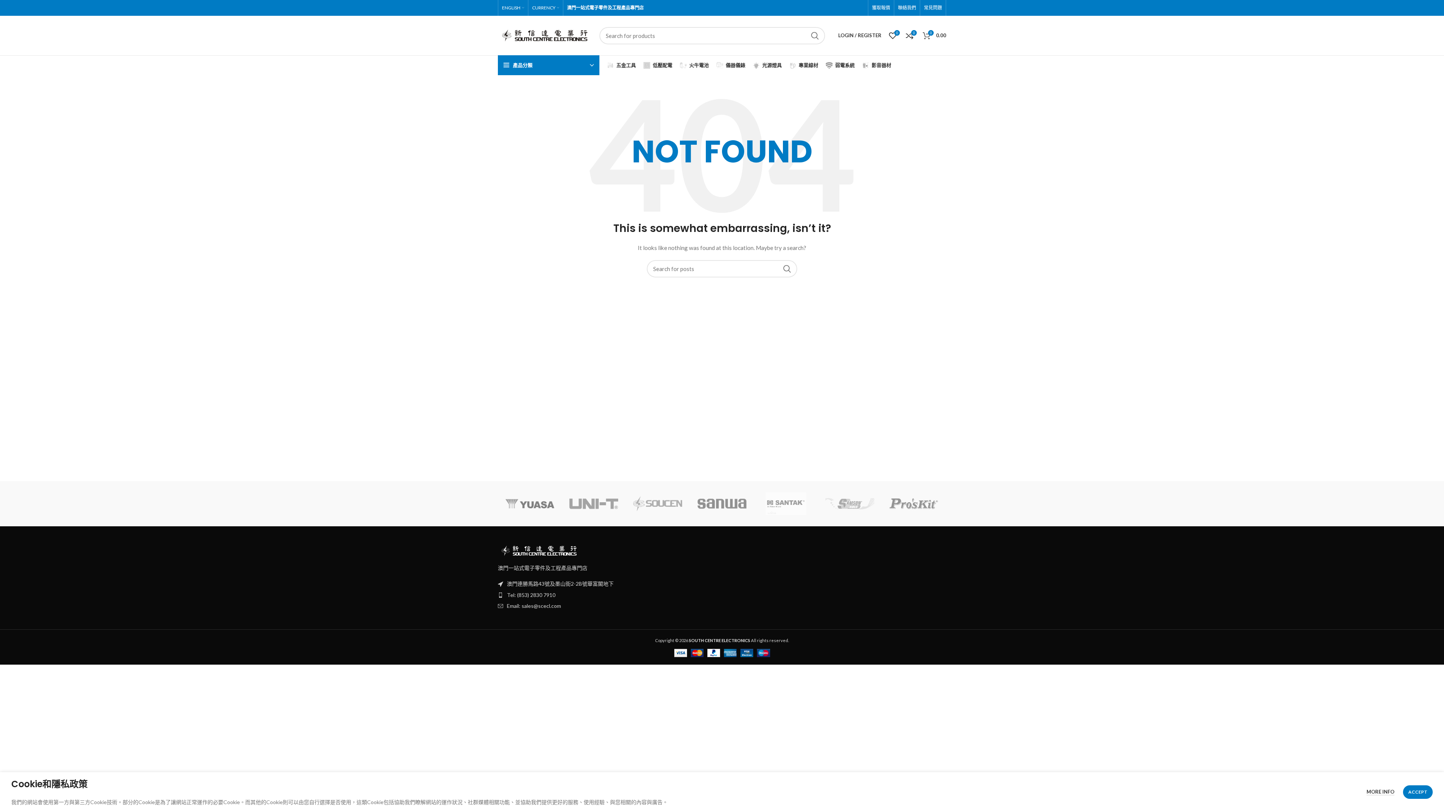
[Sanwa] (722, 504)
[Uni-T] (594, 504)
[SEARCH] (814, 35)
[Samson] (850, 504)
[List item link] (722, 595)
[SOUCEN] (658, 504)
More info (1380, 792)
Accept (1417, 792)
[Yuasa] (530, 504)
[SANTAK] (786, 504)
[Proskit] (914, 504)
